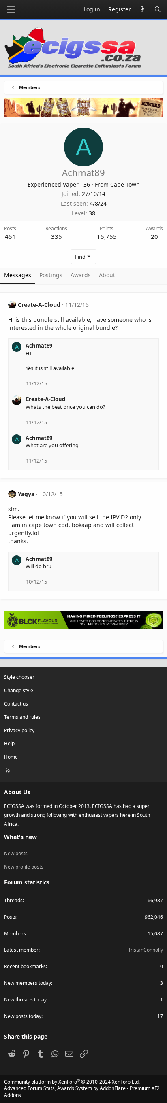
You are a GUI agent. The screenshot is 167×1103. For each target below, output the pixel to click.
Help (9, 743)
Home (11, 756)
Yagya (26, 494)
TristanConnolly (145, 949)
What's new (20, 837)
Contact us (16, 703)
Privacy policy (19, 730)
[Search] (157, 9)
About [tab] (107, 275)
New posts (16, 853)
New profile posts (23, 866)
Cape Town (125, 184)
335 (56, 236)
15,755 (107, 236)
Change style (18, 690)
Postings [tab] (50, 275)
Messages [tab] (17, 275)
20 (154, 236)
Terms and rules (22, 717)
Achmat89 (39, 345)
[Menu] (10, 9)
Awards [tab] (81, 275)
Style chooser (19, 677)
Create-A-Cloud (39, 304)
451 (10, 236)
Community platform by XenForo (72, 1081)
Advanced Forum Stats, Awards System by (82, 1092)
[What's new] (142, 9)
